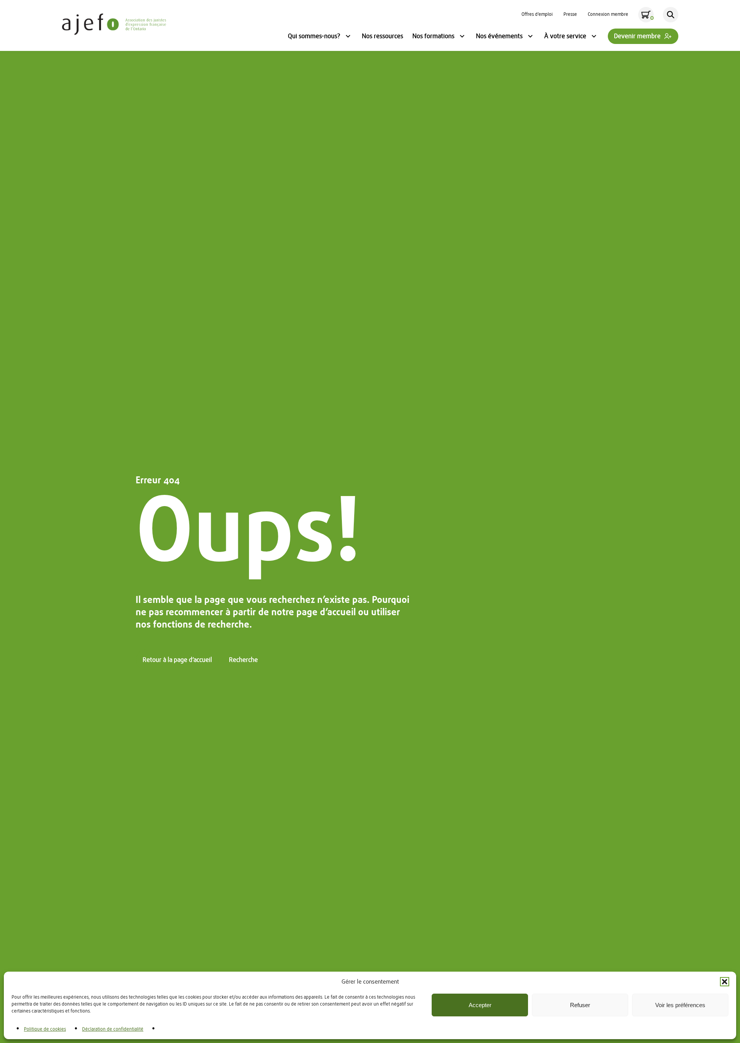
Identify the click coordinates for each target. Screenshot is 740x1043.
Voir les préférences (680, 1005)
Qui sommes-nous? (314, 37)
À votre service (565, 37)
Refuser (580, 1005)
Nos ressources (382, 36)
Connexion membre (608, 15)
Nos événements (499, 37)
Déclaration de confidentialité (112, 1029)
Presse (570, 15)
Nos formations (433, 37)
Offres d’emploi (537, 15)
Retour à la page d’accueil (177, 660)
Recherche (243, 660)
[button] (724, 982)
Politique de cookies (45, 1029)
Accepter (480, 1005)
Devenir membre (637, 36)
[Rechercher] (670, 14)
